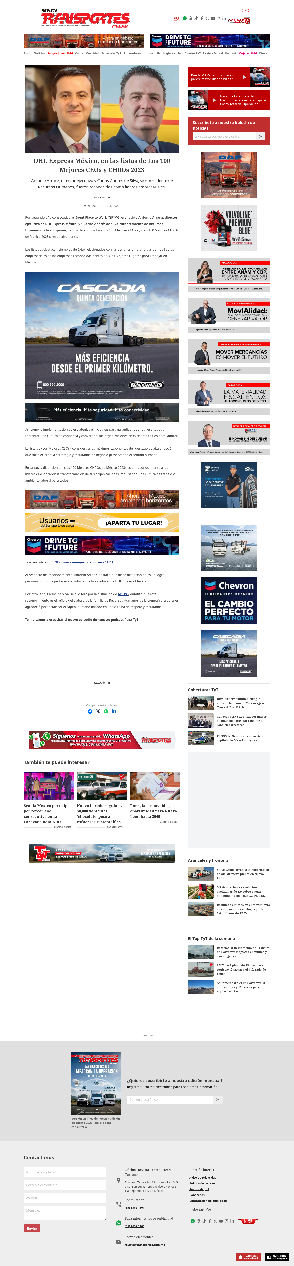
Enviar (32, 1228)
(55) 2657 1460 (134, 1226)
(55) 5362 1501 (134, 1207)
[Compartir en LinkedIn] (114, 711)
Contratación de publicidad (208, 1201)
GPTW (123, 594)
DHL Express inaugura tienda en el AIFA (82, 562)
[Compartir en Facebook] (90, 711)
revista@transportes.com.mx (145, 1245)
